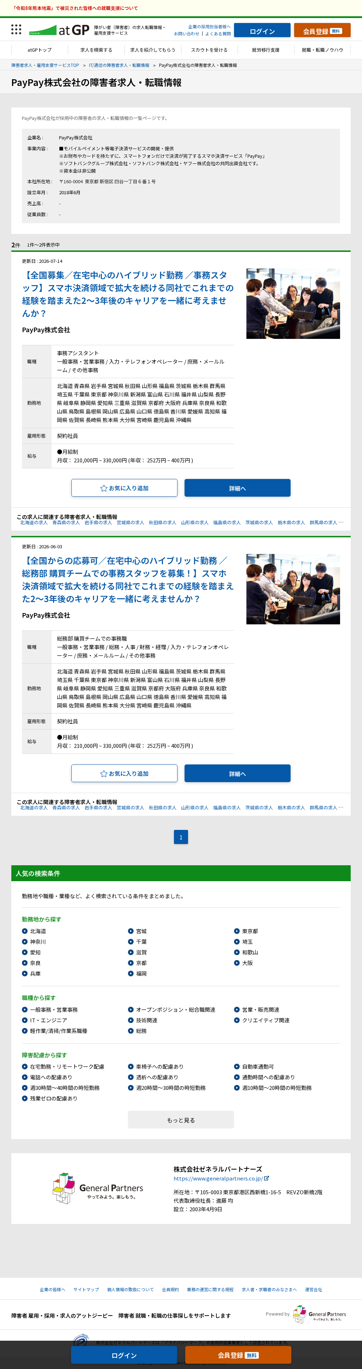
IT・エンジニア (48, 1020)
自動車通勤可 (258, 1066)
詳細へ (237, 488)
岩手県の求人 (98, 522)
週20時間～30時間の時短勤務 (171, 1087)
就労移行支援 (266, 49)
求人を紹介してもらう (153, 49)
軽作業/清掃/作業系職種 (58, 1030)
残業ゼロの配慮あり (54, 1098)
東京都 (250, 931)
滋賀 (141, 952)
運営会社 (313, 1289)
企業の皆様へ (52, 1289)
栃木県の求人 (291, 522)
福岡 (141, 973)
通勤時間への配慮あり (268, 1077)
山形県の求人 (195, 522)
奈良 (35, 962)
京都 (141, 962)
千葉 (141, 941)
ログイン (124, 1355)
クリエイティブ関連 (266, 1020)
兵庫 (35, 973)
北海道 (38, 931)
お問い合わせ (186, 33)
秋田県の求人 (162, 522)
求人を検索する (96, 49)
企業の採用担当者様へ (209, 26)
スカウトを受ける (209, 49)
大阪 (247, 962)
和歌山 (250, 952)
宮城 (141, 931)
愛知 (35, 952)
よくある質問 (218, 33)
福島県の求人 (227, 522)
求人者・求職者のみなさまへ (269, 1289)
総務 (141, 1030)
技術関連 (146, 1020)
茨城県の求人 (259, 522)
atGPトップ (40, 49)
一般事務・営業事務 (54, 1009)
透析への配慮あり (157, 1077)
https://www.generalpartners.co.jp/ (218, 1178)
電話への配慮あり (51, 1077)
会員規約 (170, 1289)
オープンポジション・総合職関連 (175, 1009)
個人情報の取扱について (130, 1289)
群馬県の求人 (323, 522)
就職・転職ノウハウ (322, 49)
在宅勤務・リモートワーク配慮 (67, 1066)
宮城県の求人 (130, 522)
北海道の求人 (34, 522)
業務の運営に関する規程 (210, 1289)
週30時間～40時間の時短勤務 (65, 1087)
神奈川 (38, 941)
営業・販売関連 (260, 1009)
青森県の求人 (66, 522)
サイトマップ (86, 1289)
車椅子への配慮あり (160, 1066)
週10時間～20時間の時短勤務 (277, 1087)
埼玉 (247, 941)
